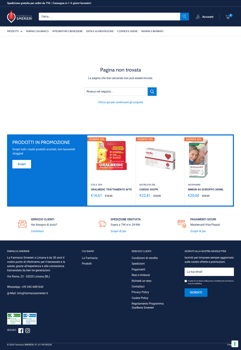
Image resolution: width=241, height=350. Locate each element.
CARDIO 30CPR (148, 189)
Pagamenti (138, 269)
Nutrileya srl (147, 184)
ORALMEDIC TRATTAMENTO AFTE (111, 189)
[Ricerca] (184, 16)
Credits (230, 344)
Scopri (22, 164)
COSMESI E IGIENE (127, 31)
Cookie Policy (140, 298)
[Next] (233, 171)
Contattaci (37, 231)
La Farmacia (90, 258)
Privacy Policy (140, 292)
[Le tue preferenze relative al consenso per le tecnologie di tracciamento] (234, 343)
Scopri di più (118, 231)
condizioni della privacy (204, 281)
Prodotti (87, 263)
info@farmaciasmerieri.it (32, 293)
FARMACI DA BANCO (37, 31)
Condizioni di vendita (145, 258)
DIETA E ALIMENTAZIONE (100, 31)
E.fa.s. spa (96, 184)
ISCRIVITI (196, 292)
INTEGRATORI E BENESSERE (67, 31)
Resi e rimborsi (141, 275)
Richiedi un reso (141, 281)
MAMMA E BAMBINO (152, 31)
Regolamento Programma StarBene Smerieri (148, 305)
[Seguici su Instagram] (27, 331)
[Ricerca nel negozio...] (152, 91)
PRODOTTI (13, 31)
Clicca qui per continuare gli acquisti (120, 102)
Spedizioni (138, 263)
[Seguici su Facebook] (20, 331)
